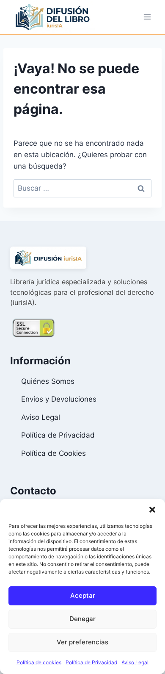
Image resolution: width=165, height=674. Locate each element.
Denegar (82, 619)
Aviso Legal (134, 662)
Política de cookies (38, 662)
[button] (152, 509)
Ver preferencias (82, 642)
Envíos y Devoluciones (58, 399)
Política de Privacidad (91, 662)
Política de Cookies (53, 453)
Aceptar (82, 595)
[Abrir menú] (147, 16)
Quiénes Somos (47, 381)
